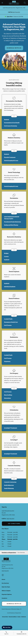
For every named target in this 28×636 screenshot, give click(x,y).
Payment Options (7, 594)
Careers (19, 616)
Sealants (6, 119)
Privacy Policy (5, 616)
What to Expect (6, 590)
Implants (6, 259)
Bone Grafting (8, 395)
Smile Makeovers (9, 485)
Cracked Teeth (8, 319)
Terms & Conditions (13, 616)
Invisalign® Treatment (10, 428)
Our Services (5, 583)
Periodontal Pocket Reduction (12, 222)
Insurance (4, 598)
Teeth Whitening (9, 488)
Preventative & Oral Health (11, 122)
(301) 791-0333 (16, 12)
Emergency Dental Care (11, 322)
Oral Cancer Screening (10, 126)
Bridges (6, 253)
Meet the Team (6, 587)
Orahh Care (23, 616)
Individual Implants (9, 286)
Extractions (7, 398)
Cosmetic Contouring (10, 482)
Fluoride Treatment (9, 157)
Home (3, 579)
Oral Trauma (7, 325)
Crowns (6, 256)
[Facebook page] (3, 575)
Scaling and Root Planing (11, 225)
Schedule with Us (14, 48)
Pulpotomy (7, 361)
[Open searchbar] (24, 2)
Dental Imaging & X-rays (11, 160)
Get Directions (14, 523)
